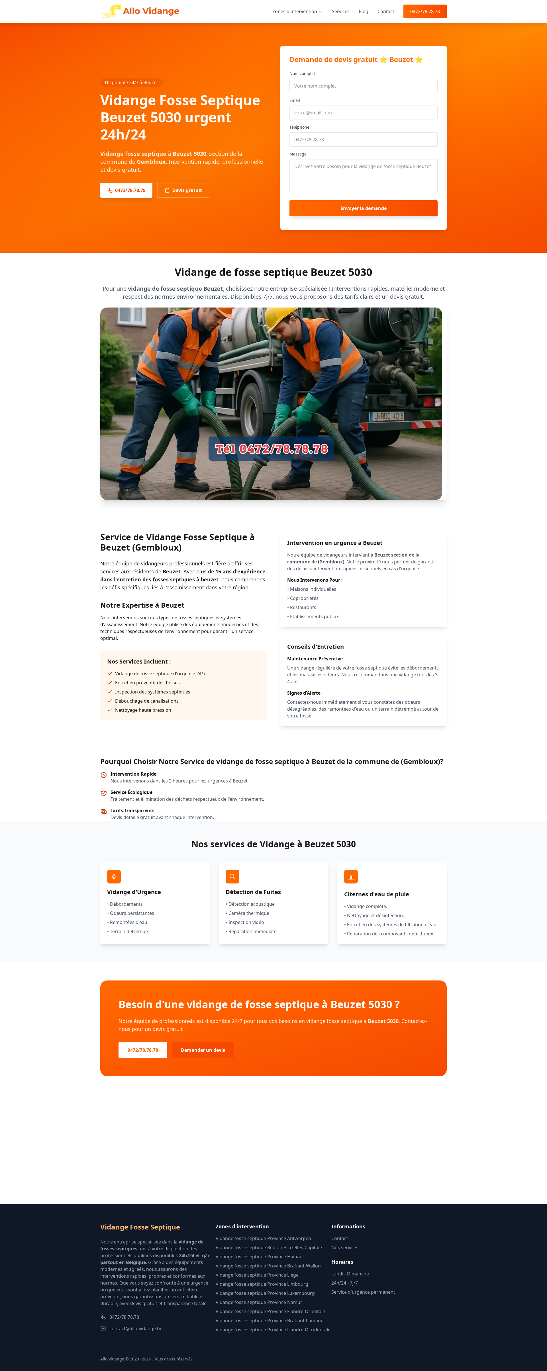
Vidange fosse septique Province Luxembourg (265, 1293)
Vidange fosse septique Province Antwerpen (263, 1238)
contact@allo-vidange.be (135, 1328)
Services (341, 11)
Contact (385, 11)
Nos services (344, 1247)
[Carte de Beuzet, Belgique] (273, 1149)
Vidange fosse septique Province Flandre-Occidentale (273, 1329)
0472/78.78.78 (425, 11)
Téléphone (299, 127)
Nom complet (302, 73)
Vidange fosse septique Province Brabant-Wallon (268, 1266)
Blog (363, 11)
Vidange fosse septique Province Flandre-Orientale (270, 1311)
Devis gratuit (187, 190)
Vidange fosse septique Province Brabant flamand (270, 1320)
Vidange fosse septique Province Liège (257, 1275)
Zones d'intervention (294, 11)
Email (294, 100)
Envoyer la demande (363, 208)
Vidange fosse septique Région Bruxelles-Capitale (269, 1247)
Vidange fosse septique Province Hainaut (260, 1256)
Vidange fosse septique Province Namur (259, 1302)
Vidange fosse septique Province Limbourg (262, 1284)
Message (298, 154)
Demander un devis (203, 1050)
